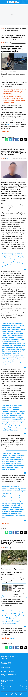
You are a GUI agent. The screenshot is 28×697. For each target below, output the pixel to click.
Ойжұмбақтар (23, 686)
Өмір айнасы (5, 523)
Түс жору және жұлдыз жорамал (7, 681)
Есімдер (3, 688)
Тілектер (3, 684)
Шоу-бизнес (5, 132)
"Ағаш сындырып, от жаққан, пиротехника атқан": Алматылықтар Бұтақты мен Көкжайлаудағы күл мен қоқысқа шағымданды (19, 590)
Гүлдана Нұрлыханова (7, 137)
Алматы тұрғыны (13, 204)
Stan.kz (20, 50)
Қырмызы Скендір (6, 643)
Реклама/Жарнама (7, 671)
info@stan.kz (4, 659)
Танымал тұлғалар (22, 684)
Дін (26, 680)
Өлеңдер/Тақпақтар (6, 686)
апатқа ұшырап (10, 124)
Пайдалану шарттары (8, 675)
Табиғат (12, 638)
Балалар (25, 688)
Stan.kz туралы (6, 668)
